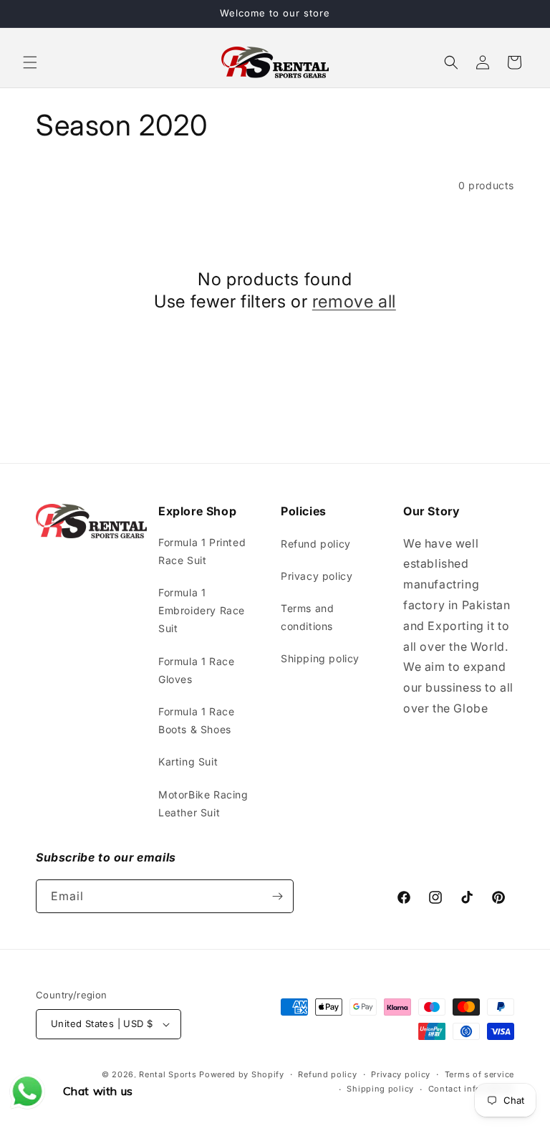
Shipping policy (320, 658)
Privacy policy (316, 576)
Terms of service (479, 1074)
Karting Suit (188, 761)
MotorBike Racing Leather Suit (203, 803)
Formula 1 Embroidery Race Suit (201, 610)
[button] (30, 62)
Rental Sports (167, 1074)
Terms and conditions (307, 617)
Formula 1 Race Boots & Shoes (196, 720)
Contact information (471, 1089)
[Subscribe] (277, 896)
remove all (354, 301)
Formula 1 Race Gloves (196, 670)
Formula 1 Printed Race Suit (202, 551)
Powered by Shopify (241, 1074)
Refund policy (316, 544)
